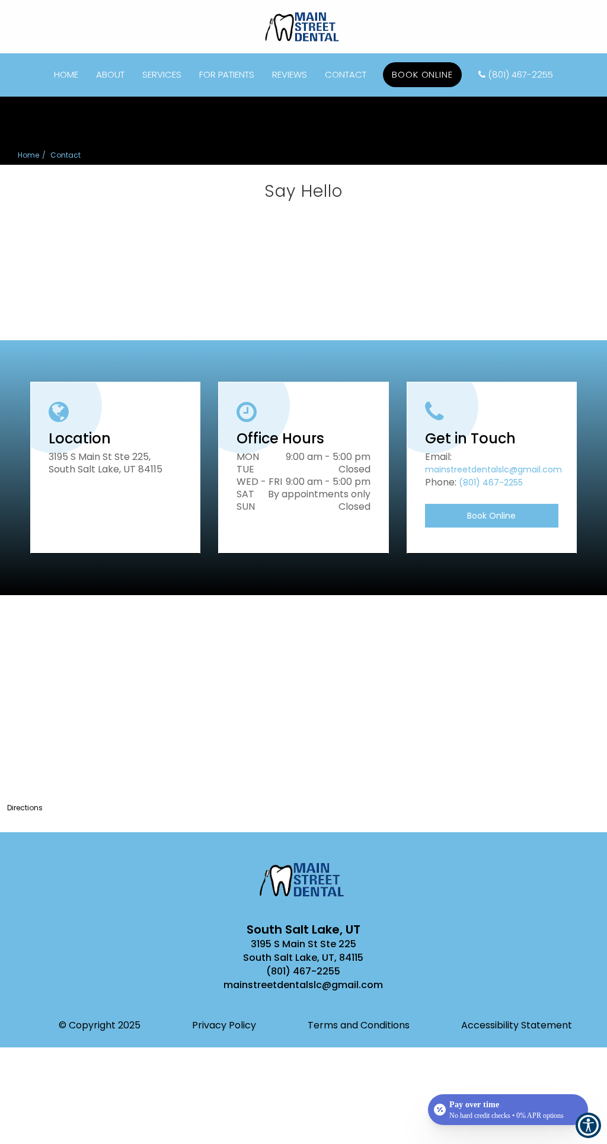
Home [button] (66, 74)
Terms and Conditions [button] (359, 1025)
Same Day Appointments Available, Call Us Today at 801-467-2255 (481, 22)
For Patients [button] (226, 74)
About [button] (110, 74)
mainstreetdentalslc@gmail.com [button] (493, 469)
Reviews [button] (289, 74)
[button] (303, 972)
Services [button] (161, 74)
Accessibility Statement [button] (516, 1025)
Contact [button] (345, 74)
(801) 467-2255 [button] (520, 74)
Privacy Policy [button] (224, 1025)
